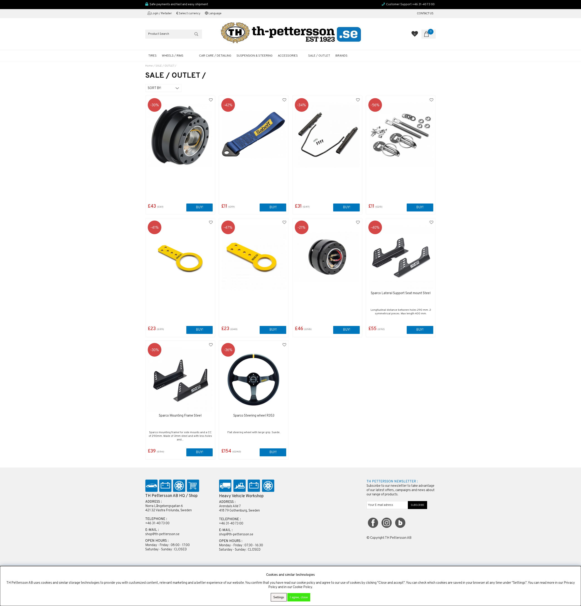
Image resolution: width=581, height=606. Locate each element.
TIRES (152, 56)
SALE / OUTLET (319, 56)
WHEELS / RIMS (172, 56)
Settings (278, 597)
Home (149, 66)
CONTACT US (425, 13)
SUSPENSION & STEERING (254, 56)
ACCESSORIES (288, 56)
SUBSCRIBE (417, 505)
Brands (341, 56)
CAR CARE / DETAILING (215, 56)
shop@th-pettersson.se (162, 534)
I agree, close (299, 597)
